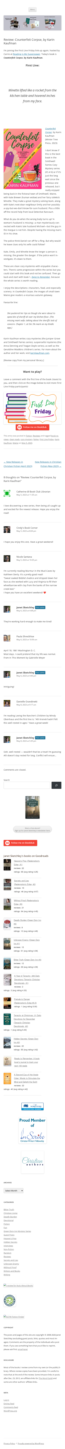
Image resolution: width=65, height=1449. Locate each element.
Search (7, 780)
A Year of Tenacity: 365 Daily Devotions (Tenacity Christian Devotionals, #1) (27, 979)
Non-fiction (9, 1249)
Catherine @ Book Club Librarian (33, 491)
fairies (36, 439)
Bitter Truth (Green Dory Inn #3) (27, 959)
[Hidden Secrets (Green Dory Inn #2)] (9, 1043)
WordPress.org (10, 1410)
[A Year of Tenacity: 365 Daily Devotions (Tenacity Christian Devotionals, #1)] (9, 980)
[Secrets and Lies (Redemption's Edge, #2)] (9, 885)
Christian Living (10, 1213)
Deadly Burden (10, 1216)
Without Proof (10, 1267)
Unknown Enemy (11, 1263)
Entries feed (9, 1403)
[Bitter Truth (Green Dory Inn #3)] (9, 964)
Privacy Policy (9, 1443)
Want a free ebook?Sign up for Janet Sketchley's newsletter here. (32, 829)
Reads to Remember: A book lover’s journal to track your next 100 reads (27, 1062)
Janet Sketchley (25, 607)
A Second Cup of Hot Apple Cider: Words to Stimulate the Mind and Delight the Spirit (27, 1078)
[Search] (56, 785)
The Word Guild (46, 1378)
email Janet (23, 1349)
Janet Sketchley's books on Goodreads (26, 856)
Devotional (8, 1220)
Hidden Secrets (10, 1242)
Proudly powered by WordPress (31, 1443)
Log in (6, 1400)
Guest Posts (9, 1234)
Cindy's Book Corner (27, 527)
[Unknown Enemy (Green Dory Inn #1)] (9, 944)
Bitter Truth (9, 1209)
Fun (5, 1227)
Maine (15, 443)
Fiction (29, 435)
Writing (7, 1274)
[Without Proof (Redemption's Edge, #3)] (9, 905)
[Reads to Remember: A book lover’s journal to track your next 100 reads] (9, 1062)
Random (7, 1253)
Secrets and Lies (11, 1260)
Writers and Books (12, 1271)
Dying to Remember (41, 277)
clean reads (15, 439)
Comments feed (11, 1407)
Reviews (36, 435)
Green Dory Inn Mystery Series (17, 1231)
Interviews (8, 1245)
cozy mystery (26, 439)
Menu (32, 9)
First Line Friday (47, 439)
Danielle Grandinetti (26, 701)
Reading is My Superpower (26, 54)
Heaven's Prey (10, 1238)
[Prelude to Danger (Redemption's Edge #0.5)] (9, 1003)
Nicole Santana (24, 556)
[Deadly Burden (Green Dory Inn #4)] (9, 924)
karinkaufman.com (39, 353)
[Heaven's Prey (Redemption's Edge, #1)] (9, 865)
